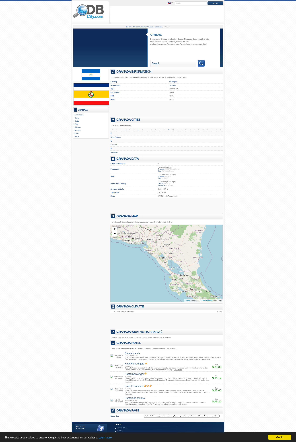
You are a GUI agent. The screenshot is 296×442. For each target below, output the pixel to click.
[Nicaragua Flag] (91, 80)
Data (77, 121)
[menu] (170, 3)
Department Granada (201, 39)
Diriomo (179, 42)
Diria (187, 42)
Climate (196, 44)
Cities (77, 118)
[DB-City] (88, 19)
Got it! (279, 437)
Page (77, 136)
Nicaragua (173, 82)
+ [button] (115, 229)
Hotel (204, 44)
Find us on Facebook (80, 427)
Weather (189, 44)
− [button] (115, 233)
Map (76, 124)
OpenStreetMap (206, 300)
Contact (120, 431)
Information (79, 115)
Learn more (105, 437)
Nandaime (171, 42)
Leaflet (187, 300)
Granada (156, 34)
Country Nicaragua (185, 39)
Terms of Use (122, 428)
